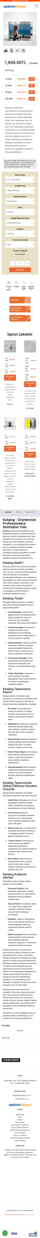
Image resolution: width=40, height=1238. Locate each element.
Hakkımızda (20, 1115)
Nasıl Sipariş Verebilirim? (20, 1125)
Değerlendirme (30, 512)
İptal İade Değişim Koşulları (20, 1138)
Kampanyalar (20, 1122)
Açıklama (8, 512)
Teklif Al (18, 512)
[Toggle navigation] (36, 6)
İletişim (20, 1120)
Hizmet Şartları (20, 1133)
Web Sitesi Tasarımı (18, 1214)
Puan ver (20, 1030)
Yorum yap (6, 1038)
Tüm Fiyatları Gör (10, 377)
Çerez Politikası (20, 1141)
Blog (20, 1117)
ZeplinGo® (8, 1214)
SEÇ (31, 79)
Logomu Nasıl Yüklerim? (20, 1128)
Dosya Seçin (20, 254)
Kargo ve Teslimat (20, 1135)
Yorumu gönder (10, 1060)
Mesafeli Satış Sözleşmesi (20, 1130)
